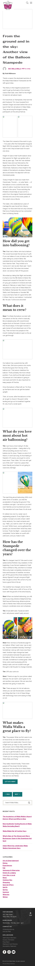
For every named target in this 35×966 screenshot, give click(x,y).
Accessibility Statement (9, 946)
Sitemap (13, 963)
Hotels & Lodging (9, 873)
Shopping (6, 882)
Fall (4, 868)
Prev (8, 794)
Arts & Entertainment (11, 861)
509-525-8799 (7, 931)
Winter (5, 897)
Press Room (6, 942)
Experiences (7, 865)
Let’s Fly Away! (10, 781)
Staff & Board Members (9, 937)
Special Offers (8, 885)
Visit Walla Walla (14, 68)
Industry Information (8, 940)
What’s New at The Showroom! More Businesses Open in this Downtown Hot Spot (17, 838)
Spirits (5, 887)
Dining (5, 863)
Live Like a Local (9, 875)
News (5, 878)
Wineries (6, 894)
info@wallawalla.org (8, 929)
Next (16, 794)
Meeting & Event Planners (10, 944)
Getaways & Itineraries (11, 870)
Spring (5, 890)
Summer (6, 892)
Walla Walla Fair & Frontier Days (14, 831)
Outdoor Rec (7, 880)
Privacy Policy (6, 963)
